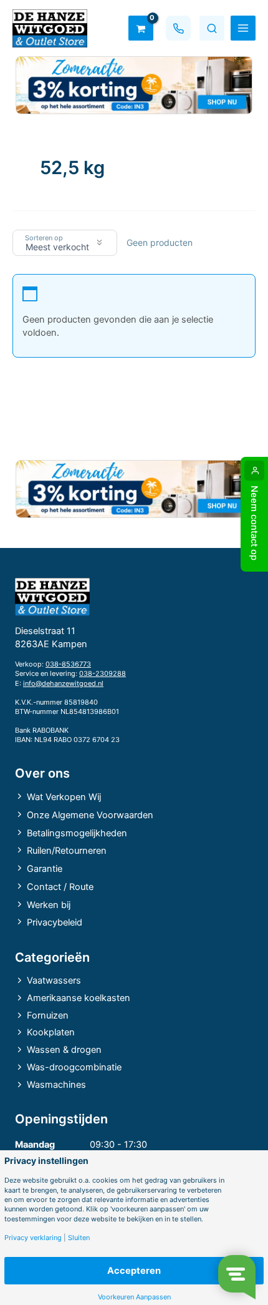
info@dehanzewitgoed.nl (63, 683)
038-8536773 (68, 664)
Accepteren (134, 1270)
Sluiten (79, 1237)
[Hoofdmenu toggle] (243, 28)
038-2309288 (102, 673)
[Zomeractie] (134, 85)
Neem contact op (254, 523)
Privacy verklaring (33, 1237)
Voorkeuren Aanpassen (134, 1297)
